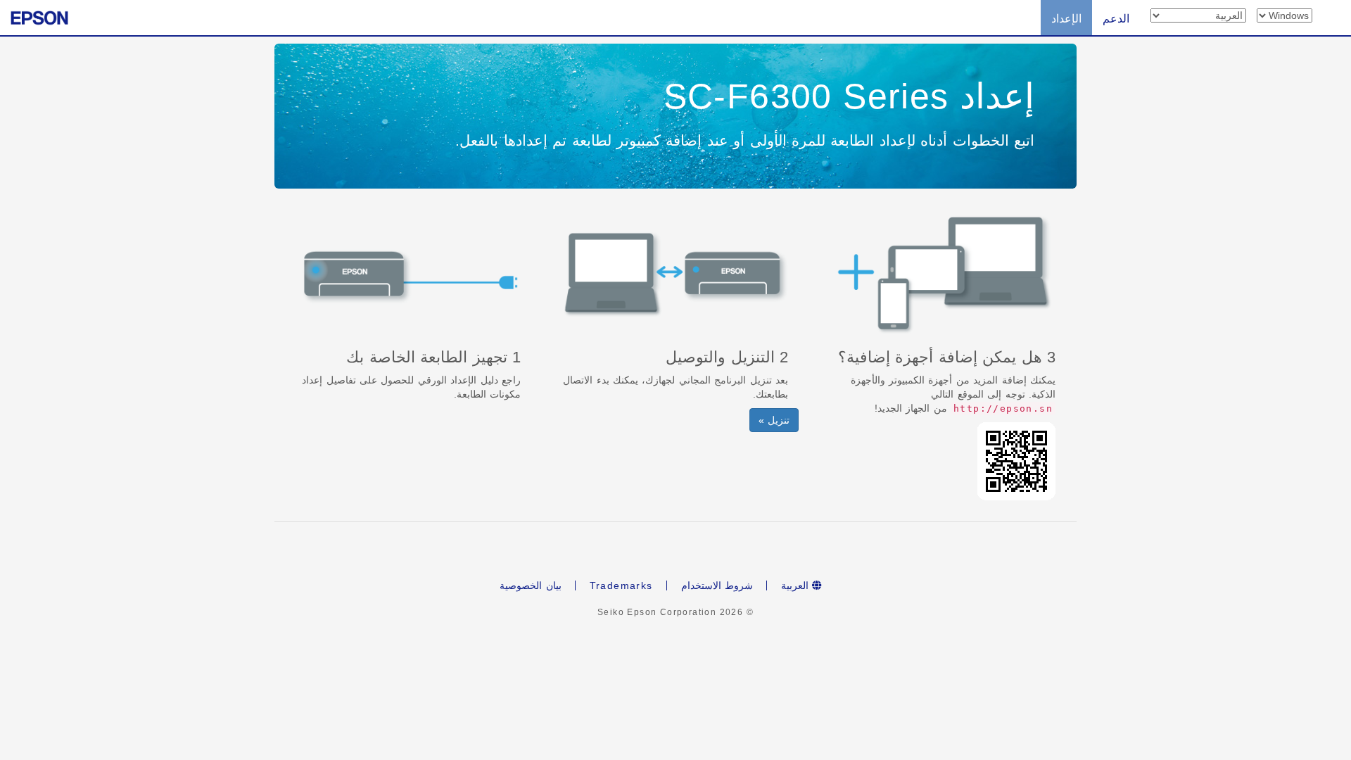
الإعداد (1066, 19)
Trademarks (621, 585)
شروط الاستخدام (717, 585)
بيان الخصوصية (530, 585)
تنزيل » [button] (774, 420)
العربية (796, 585)
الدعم (1116, 19)
